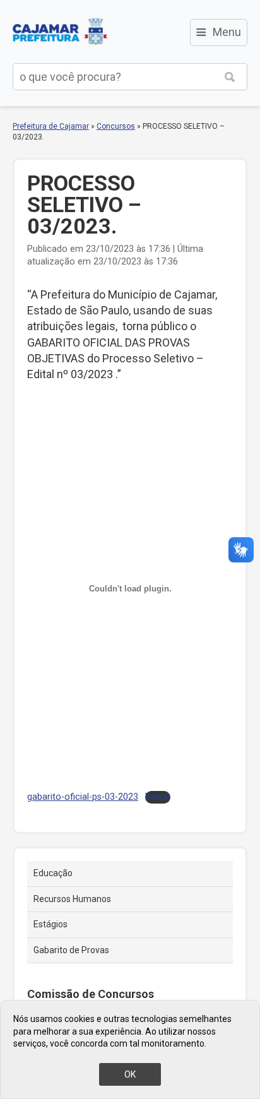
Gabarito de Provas (71, 950)
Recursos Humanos (72, 899)
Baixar (157, 797)
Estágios (50, 924)
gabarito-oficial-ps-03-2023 (82, 797)
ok (130, 1074)
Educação (53, 873)
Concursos (116, 126)
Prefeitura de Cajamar (60, 31)
